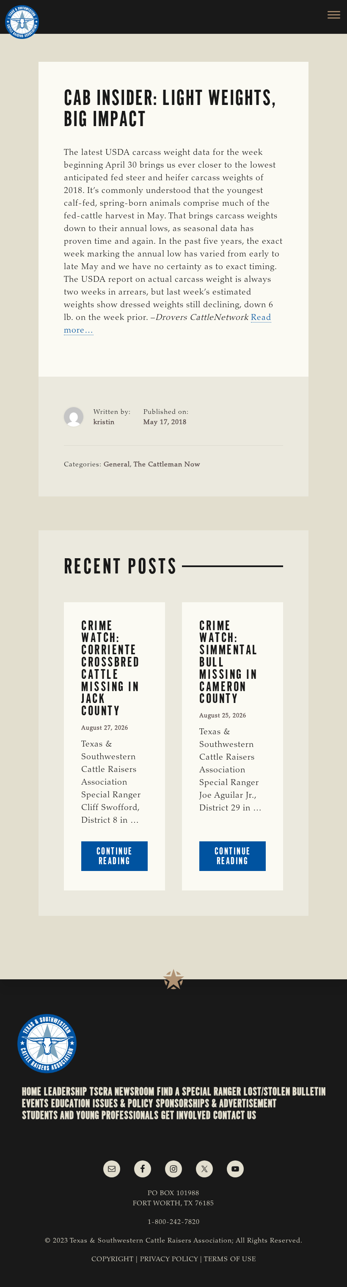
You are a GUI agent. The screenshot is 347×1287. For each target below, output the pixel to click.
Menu (329, 15)
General (117, 464)
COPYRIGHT (112, 1259)
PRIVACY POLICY (169, 1259)
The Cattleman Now (167, 464)
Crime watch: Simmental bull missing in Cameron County (229, 662)
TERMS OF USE (230, 1259)
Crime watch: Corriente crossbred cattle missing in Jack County (110, 668)
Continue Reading (122, 858)
